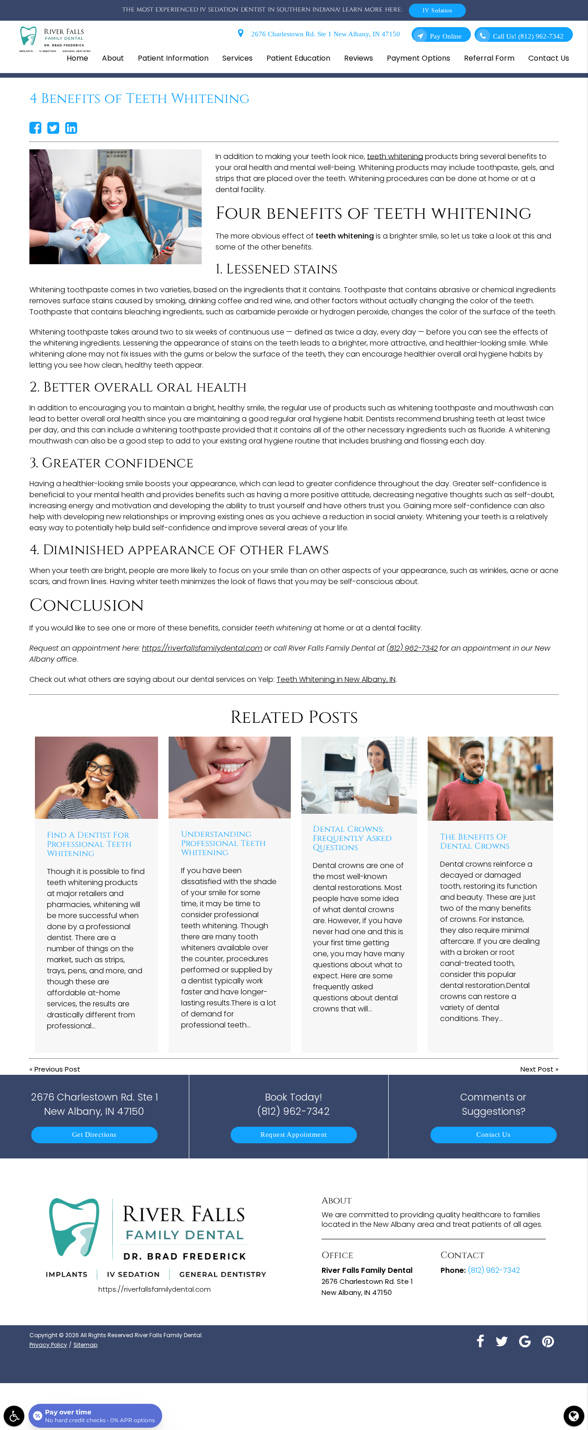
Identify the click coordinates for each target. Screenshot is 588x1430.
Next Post (537, 1069)
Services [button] (237, 58)
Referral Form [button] (489, 58)
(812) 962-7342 (412, 648)
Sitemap (85, 1345)
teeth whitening (395, 156)
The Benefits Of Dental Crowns (474, 842)
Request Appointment (293, 1135)
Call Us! (528, 36)
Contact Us (493, 1135)
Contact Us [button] (548, 58)
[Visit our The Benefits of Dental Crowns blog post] (491, 778)
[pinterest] (548, 1340)
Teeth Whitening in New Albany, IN (336, 679)
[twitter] (502, 1340)
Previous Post (57, 1069)
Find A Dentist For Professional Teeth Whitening (89, 844)
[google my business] (525, 1340)
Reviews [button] (358, 58)
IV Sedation (437, 10)
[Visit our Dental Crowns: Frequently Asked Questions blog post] (359, 775)
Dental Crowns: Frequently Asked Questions (352, 838)
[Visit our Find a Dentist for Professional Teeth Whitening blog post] (96, 778)
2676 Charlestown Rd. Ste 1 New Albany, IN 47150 (324, 34)
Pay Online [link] (446, 36)
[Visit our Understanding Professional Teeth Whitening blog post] (230, 777)
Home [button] (77, 58)
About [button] (113, 58)
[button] (14, 1416)
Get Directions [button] (94, 1135)
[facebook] (480, 1340)
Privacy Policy (48, 1345)
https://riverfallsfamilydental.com (202, 648)
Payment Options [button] (418, 58)
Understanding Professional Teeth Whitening (223, 843)
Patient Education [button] (298, 58)
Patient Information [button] (173, 58)
